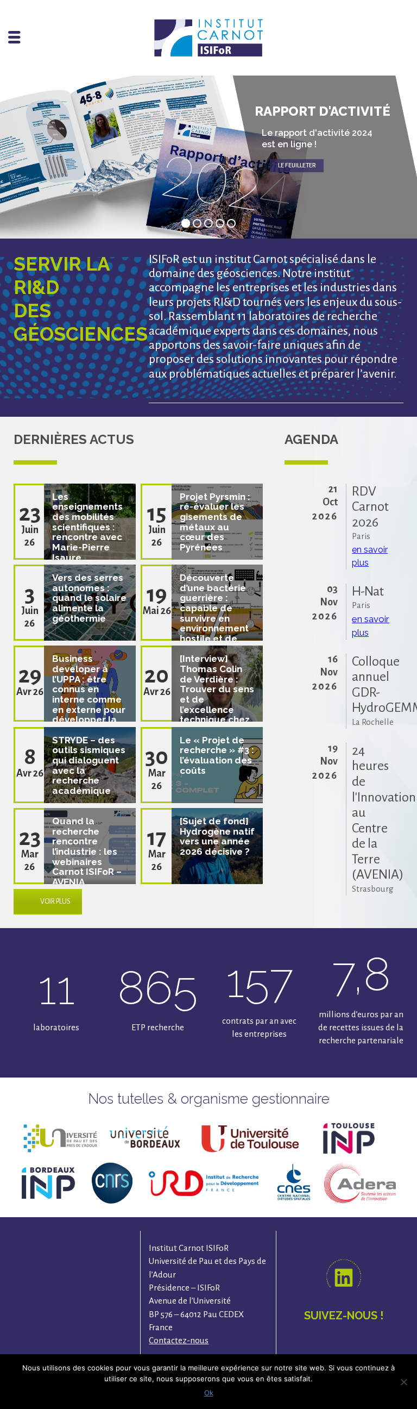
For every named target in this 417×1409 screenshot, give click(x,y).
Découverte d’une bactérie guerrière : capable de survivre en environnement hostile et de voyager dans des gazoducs (214, 618)
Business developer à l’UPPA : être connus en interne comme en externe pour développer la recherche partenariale (88, 699)
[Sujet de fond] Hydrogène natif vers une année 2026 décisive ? (217, 836)
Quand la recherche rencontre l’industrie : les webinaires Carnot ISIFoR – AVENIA (87, 851)
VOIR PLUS (55, 901)
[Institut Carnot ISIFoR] (208, 36)
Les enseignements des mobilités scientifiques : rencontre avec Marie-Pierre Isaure (87, 527)
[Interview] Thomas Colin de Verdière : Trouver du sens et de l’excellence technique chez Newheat (217, 694)
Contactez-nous (178, 1340)
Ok (208, 1392)
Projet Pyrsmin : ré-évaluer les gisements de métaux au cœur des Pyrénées (215, 522)
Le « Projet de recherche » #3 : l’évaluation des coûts (217, 755)
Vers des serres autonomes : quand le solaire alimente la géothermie (89, 597)
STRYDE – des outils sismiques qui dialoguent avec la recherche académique (88, 765)
